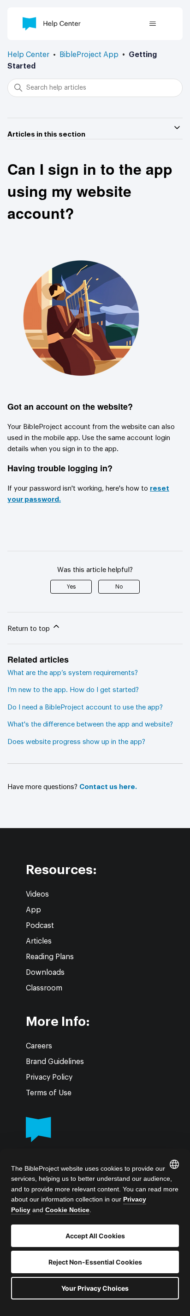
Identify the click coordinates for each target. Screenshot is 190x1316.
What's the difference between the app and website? (90, 724)
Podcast (40, 925)
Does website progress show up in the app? (76, 741)
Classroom (44, 988)
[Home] (51, 23)
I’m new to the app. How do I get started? (73, 690)
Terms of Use (48, 1093)
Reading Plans (50, 957)
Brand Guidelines (55, 1061)
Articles (39, 941)
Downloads (45, 972)
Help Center (28, 54)
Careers (39, 1046)
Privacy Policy (49, 1077)
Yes (71, 586)
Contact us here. (108, 787)
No (119, 586)
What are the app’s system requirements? (72, 672)
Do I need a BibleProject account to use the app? (85, 707)
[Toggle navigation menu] (152, 24)
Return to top (29, 628)
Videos (37, 894)
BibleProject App (89, 54)
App (33, 910)
